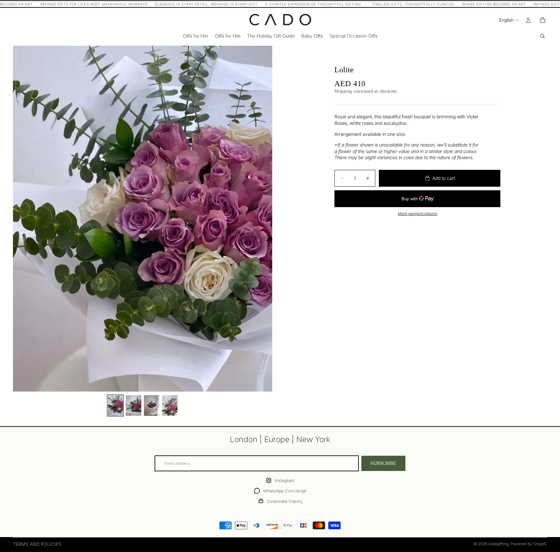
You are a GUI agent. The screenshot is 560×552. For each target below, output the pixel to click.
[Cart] (542, 20)
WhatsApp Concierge (284, 490)
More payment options (417, 213)
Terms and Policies (37, 544)
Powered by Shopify (528, 543)
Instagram (284, 480)
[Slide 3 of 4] (151, 405)
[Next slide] (265, 218)
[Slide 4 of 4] (170, 405)
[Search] (542, 36)
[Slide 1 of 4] (115, 405)
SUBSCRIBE (383, 463)
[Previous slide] (20, 218)
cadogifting (498, 543)
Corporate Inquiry (284, 501)
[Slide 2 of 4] (133, 405)
